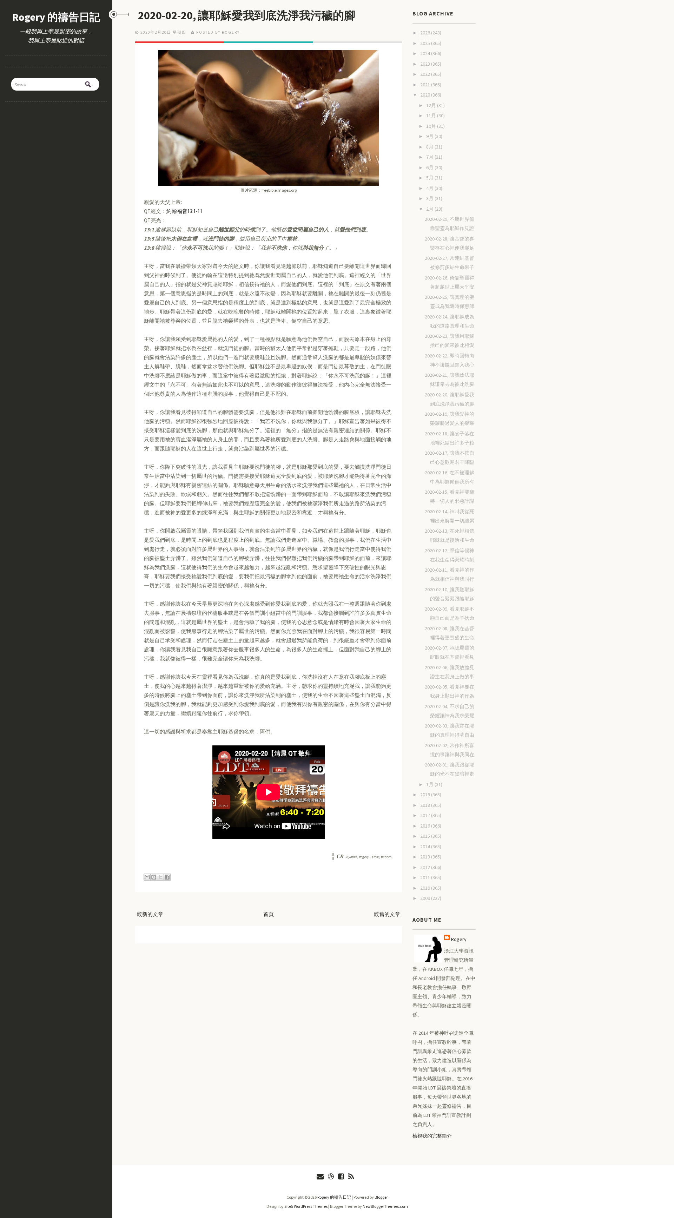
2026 (425, 32)
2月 (430, 209)
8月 (430, 147)
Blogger (381, 1197)
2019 (425, 794)
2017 (425, 815)
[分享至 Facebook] (167, 877)
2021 (425, 84)
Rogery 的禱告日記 (56, 17)
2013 (425, 857)
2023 (425, 64)
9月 (430, 136)
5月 (430, 178)
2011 (425, 877)
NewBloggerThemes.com (385, 1206)
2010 (425, 888)
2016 (425, 826)
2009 (425, 898)
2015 (425, 836)
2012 (425, 867)
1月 (430, 784)
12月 (431, 105)
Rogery (459, 939)
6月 (430, 167)
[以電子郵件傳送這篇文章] (147, 877)
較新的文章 (150, 914)
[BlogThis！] (153, 877)
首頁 (268, 914)
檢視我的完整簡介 (432, 1136)
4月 (430, 188)
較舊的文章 (387, 914)
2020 (425, 95)
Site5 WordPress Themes (306, 1206)
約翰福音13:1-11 (184, 211)
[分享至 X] (160, 877)
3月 (430, 198)
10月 (431, 126)
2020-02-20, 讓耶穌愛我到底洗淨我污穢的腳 (246, 15)
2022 (425, 74)
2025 (425, 43)
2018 (425, 805)
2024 (425, 53)
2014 (425, 846)
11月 (431, 115)
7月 (430, 157)
